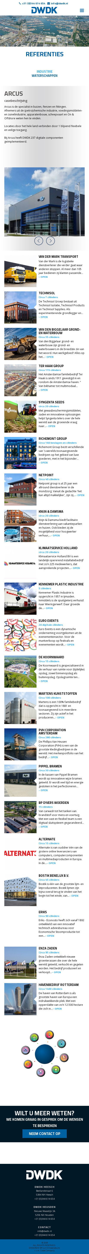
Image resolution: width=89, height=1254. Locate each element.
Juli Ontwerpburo (51, 1247)
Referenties (45, 54)
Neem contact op (44, 1133)
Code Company (47, 1250)
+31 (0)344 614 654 (33, 3)
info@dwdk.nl (59, 3)
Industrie (44, 71)
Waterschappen (44, 76)
